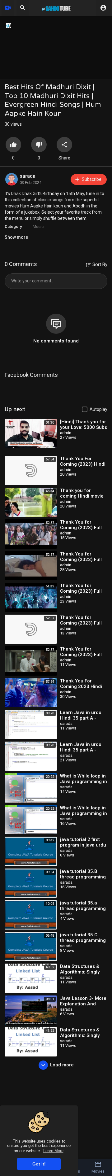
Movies (98, 1171)
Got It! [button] (39, 1163)
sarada (27, 176)
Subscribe (91, 179)
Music (38, 226)
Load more (62, 1065)
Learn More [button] (53, 1150)
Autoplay (98, 409)
